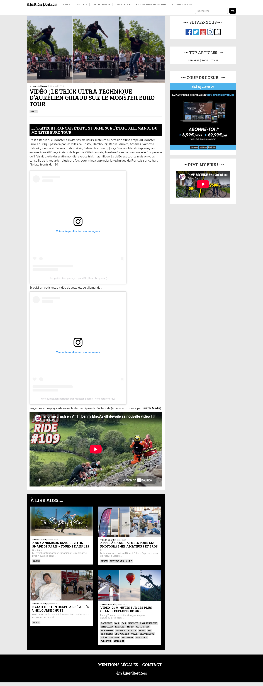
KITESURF (120, 626)
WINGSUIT (119, 640)
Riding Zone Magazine (151, 4)
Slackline (107, 633)
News (66, 4)
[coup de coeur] (203, 116)
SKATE (33, 111)
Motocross (143, 626)
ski (149, 630)
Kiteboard (107, 626)
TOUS (214, 60)
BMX (117, 623)
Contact (152, 665)
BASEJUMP (106, 623)
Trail (134, 633)
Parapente (107, 630)
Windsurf (141, 637)
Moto (130, 626)
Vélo (104, 637)
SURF (129, 560)
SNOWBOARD (117, 560)
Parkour (121, 630)
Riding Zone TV (182, 4)
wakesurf (127, 637)
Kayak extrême (148, 623)
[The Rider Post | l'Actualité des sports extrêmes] (42, 4)
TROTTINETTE (147, 633)
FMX (124, 623)
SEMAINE (193, 60)
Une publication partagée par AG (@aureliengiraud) (78, 278)
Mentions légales (118, 665)
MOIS (205, 60)
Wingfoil (106, 640)
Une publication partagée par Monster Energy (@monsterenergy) (78, 398)
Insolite (81, 4)
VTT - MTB (114, 637)
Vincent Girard (39, 86)
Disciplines (100, 4)
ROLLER (132, 630)
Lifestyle (122, 4)
